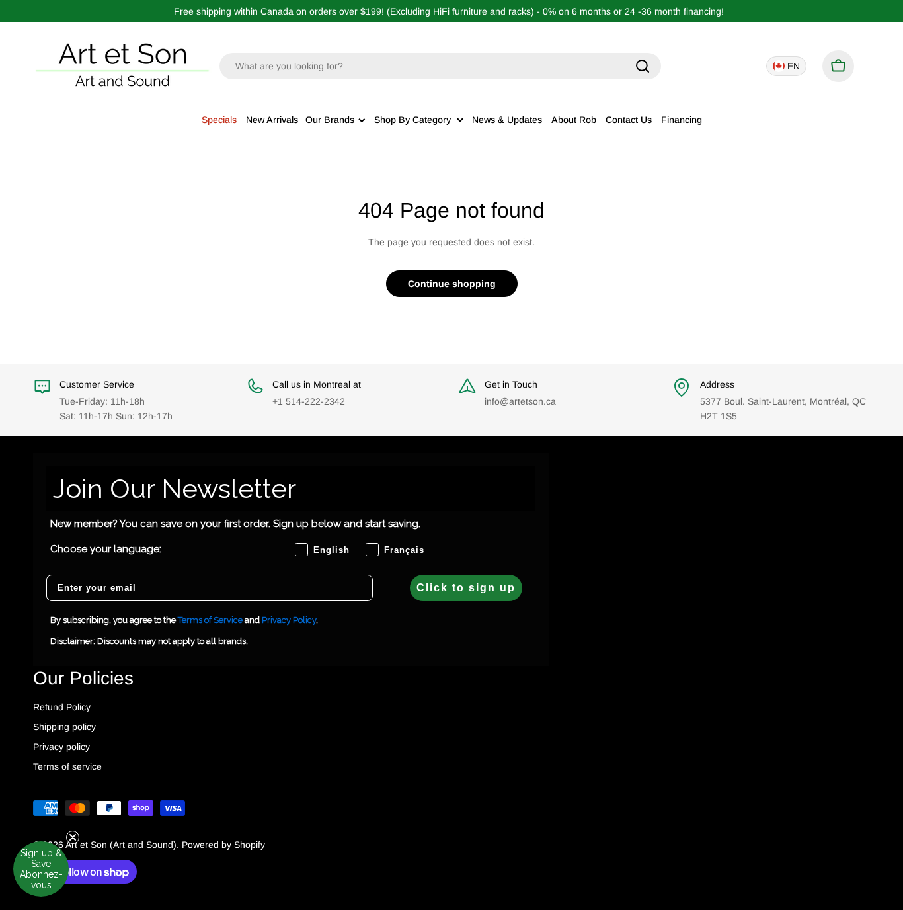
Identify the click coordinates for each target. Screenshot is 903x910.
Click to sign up (466, 587)
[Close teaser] (72, 837)
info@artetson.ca (520, 401)
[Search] (642, 66)
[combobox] (440, 66)
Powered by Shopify (223, 844)
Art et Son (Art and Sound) (121, 844)
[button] (41, 869)
